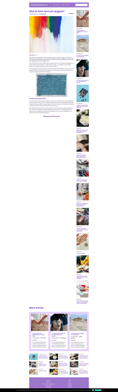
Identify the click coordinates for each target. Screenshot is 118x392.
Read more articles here (51, 116)
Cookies (63, 4)
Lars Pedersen (63, 337)
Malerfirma (71, 13)
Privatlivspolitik (98, 390)
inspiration (34, 340)
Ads (54, 4)
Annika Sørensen (42, 14)
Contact (67, 4)
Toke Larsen (43, 337)
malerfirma (64, 59)
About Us (58, 4)
